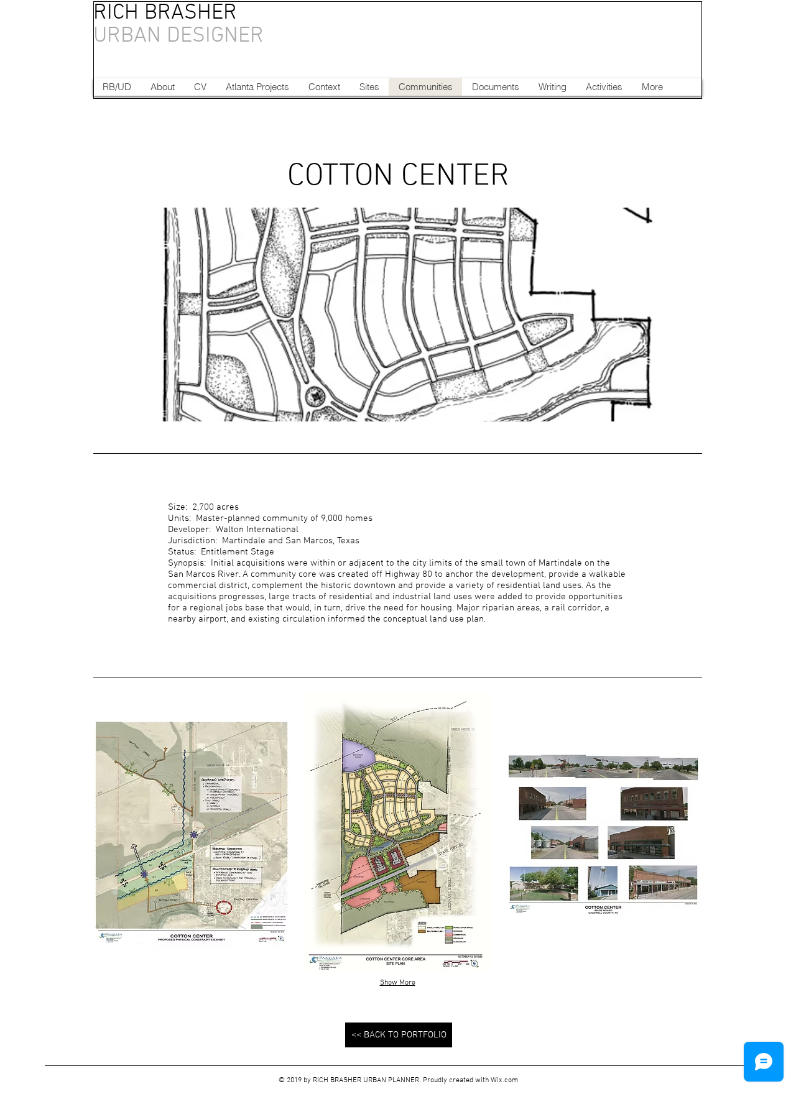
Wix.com (504, 1080)
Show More (397, 982)
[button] (191, 833)
